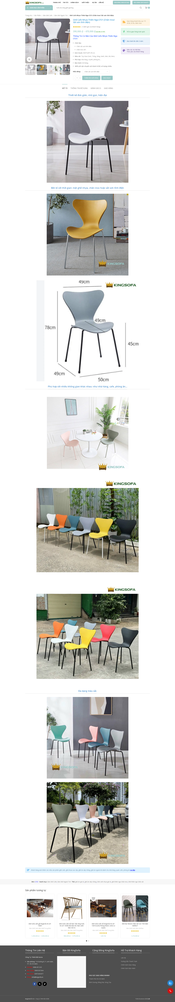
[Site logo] (34, 2)
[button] (27, 69)
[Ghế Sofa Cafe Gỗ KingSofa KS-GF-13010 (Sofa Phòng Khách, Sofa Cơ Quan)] (103, 908)
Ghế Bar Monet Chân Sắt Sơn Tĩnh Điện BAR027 (135, 925)
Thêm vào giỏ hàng (91, 78)
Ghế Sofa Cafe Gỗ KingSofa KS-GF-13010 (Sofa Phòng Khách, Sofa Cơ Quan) (103, 926)
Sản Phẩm (37, 15)
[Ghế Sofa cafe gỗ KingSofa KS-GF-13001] (40, 908)
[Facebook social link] (34, 984)
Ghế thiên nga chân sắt (136, 882)
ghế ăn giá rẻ (79, 882)
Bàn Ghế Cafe (47, 15)
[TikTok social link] (45, 984)
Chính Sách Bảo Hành (128, 968)
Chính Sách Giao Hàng (128, 965)
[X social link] (40, 984)
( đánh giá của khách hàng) (91, 27)
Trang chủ (28, 15)
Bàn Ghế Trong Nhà (45, 928)
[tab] (64, 87)
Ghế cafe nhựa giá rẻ (104, 882)
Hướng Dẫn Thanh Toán (129, 961)
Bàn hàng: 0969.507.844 (121, 2)
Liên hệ (123, 958)
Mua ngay (107, 78)
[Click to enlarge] (29, 59)
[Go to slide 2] (88, 940)
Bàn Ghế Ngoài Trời (61, 15)
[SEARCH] (140, 7)
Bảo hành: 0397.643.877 (141, 2)
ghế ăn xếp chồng (90, 882)
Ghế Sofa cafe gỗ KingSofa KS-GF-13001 (40, 925)
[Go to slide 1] (86, 940)
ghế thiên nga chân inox (119, 882)
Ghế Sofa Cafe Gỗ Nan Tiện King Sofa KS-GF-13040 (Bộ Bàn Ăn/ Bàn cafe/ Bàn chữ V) (71, 926)
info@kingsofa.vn (37, 977)
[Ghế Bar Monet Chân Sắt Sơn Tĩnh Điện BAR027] (135, 908)
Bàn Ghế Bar (140, 928)
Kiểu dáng (76, 71)
